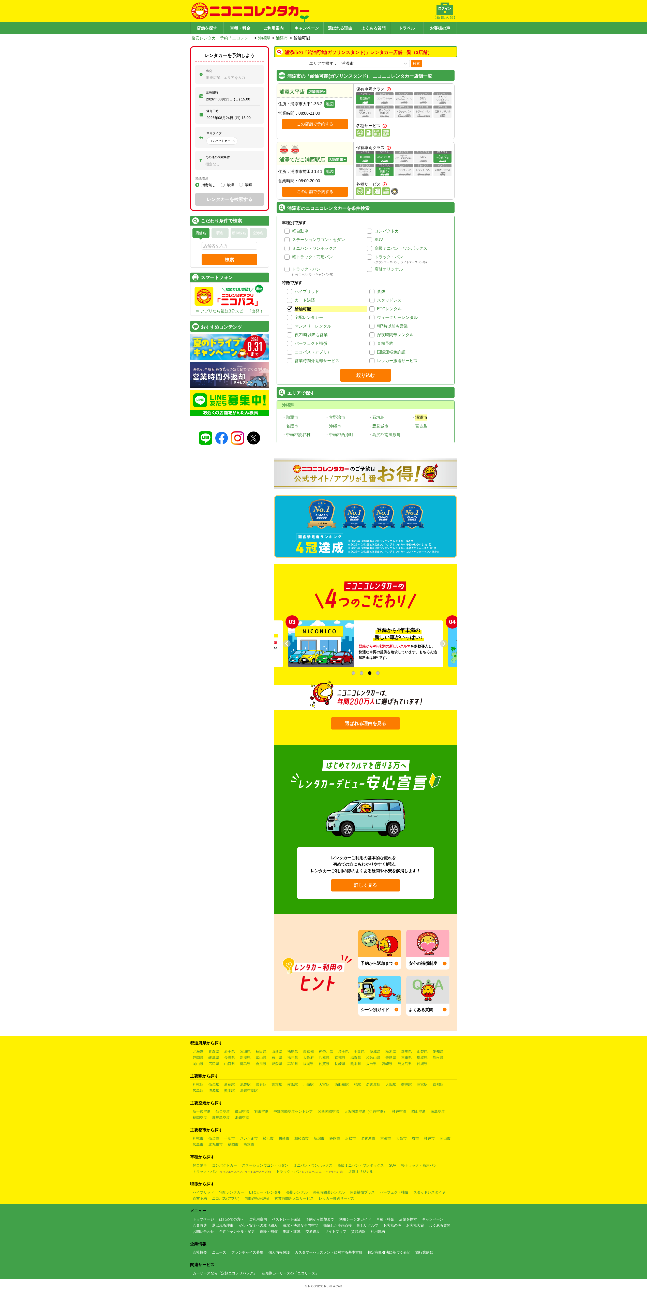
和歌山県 (373, 1057)
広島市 (198, 1144)
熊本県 (355, 1064)
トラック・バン (388, 257)
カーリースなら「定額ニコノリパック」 (225, 1273)
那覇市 (292, 417)
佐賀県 (324, 1064)
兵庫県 (324, 1057)
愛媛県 (277, 1064)
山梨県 (422, 1051)
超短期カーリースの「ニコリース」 (290, 1273)
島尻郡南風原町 (386, 435)
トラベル (407, 28)
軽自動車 (300, 231)
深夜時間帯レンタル (395, 335)
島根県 (438, 1057)
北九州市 (215, 1144)
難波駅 (406, 1084)
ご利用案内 (273, 28)
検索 (416, 64)
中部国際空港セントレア (293, 1111)
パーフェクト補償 (311, 343)
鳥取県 (422, 1057)
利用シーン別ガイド (355, 1219)
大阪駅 (390, 1084)
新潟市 (319, 1138)
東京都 (308, 1051)
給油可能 (303, 309)
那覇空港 (242, 1117)
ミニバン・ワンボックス (314, 248)
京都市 (385, 1138)
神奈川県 (326, 1051)
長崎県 (340, 1064)
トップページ (203, 1219)
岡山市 (445, 1138)
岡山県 (198, 1064)
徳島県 (245, 1064)
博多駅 (213, 1091)
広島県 (213, 1064)
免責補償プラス (362, 1192)
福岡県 (308, 1064)
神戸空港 (399, 1111)
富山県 (261, 1057)
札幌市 (198, 1138)
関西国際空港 (328, 1111)
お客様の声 (440, 28)
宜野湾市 (337, 417)
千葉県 (359, 1051)
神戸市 (429, 1138)
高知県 (292, 1064)
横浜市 (268, 1138)
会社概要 (200, 1252)
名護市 (292, 426)
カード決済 (305, 300)
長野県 (229, 1057)
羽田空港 (261, 1111)
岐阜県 (213, 1057)
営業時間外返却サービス (317, 361)
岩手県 (229, 1051)
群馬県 (406, 1051)
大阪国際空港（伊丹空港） (365, 1111)
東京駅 (277, 1084)
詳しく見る (365, 885)
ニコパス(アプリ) (225, 1198)
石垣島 (378, 417)
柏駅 (357, 1084)
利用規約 (378, 1231)
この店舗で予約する (315, 124)
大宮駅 (324, 1084)
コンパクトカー (388, 231)
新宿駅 (229, 1084)
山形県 (277, 1051)
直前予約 (385, 343)
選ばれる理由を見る (365, 723)
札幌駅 (198, 1084)
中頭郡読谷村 (298, 435)
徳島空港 (438, 1111)
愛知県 (438, 1051)
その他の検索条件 (217, 157)
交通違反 (313, 1231)
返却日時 (212, 111)
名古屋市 (368, 1138)
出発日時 (212, 92)
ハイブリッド (307, 291)
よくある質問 (373, 28)
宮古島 (421, 426)
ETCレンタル (389, 309)
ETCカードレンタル (265, 1192)
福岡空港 (200, 1117)
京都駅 (438, 1084)
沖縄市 (335, 426)
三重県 (406, 1057)
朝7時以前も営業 (392, 326)
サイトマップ (335, 1231)
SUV (378, 239)
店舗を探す (207, 28)
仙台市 (213, 1138)
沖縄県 (264, 38)
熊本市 (249, 1144)
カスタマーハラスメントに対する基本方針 (329, 1252)
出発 (209, 71)
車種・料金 (240, 28)
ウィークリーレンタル (397, 317)
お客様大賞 (415, 1225)
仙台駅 (213, 1084)
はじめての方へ (231, 1219)
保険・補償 (269, 1231)
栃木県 (390, 1051)
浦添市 (282, 38)
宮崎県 (387, 1064)
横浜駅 (292, 1084)
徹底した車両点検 (337, 1225)
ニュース (219, 1252)
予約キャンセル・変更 (237, 1231)
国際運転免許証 (391, 352)
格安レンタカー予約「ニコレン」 (221, 38)
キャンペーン (307, 28)
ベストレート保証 (286, 1219)
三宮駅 (422, 1084)
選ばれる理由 (340, 28)
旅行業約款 (424, 1252)
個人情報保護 (279, 1252)
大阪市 (401, 1138)
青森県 (213, 1051)
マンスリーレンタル (313, 326)
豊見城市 (380, 426)
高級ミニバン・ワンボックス (400, 248)
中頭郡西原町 (341, 435)
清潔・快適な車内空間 (300, 1225)
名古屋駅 (373, 1084)
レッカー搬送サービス (397, 361)
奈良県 (390, 1057)
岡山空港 (418, 1111)
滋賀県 (355, 1057)
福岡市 (233, 1144)
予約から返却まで (320, 1219)
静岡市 (334, 1138)
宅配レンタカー (309, 317)
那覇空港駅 (249, 1091)
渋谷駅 (261, 1084)
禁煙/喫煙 (201, 178)
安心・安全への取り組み (258, 1225)
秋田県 (261, 1051)
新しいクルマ (367, 1225)
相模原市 (301, 1138)
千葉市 (229, 1138)
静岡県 (198, 1057)
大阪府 (308, 1057)
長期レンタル (297, 1192)
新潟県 (245, 1057)
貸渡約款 (358, 1231)
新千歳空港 (201, 1111)
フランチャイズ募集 (247, 1252)
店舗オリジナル (388, 269)
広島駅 (198, 1091)
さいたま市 (249, 1138)
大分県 (371, 1064)
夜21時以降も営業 (311, 335)
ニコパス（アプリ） (313, 352)
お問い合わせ (203, 1231)
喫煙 (248, 185)
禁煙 (381, 291)
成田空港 (242, 1111)
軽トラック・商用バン (312, 257)
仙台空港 (223, 1111)
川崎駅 (308, 1084)
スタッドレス (389, 300)
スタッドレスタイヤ (429, 1192)
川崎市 (284, 1138)
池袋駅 (245, 1084)
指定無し (208, 185)
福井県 (292, 1057)
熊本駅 (229, 1091)
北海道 (198, 1051)
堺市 (415, 1138)
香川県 (261, 1064)
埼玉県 (343, 1051)
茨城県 (375, 1051)
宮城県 (245, 1051)
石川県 (277, 1057)
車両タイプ (214, 133)
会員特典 (200, 1225)
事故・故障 (291, 1231)
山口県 (229, 1064)
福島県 (292, 1051)
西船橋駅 (342, 1084)
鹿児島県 (405, 1064)
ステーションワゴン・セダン (318, 239)
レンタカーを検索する (229, 199)
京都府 (340, 1057)
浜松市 (350, 1138)
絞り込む (365, 375)
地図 (330, 104)
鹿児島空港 (221, 1117)
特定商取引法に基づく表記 (389, 1252)
